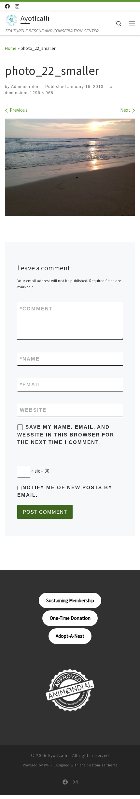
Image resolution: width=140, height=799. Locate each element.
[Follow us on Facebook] (7, 6)
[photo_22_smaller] (70, 167)
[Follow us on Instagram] (17, 6)
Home (11, 48)
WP (46, 765)
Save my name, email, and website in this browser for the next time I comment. (65, 434)
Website (33, 410)
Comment (36, 308)
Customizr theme (102, 765)
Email (30, 384)
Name (30, 359)
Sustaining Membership (70, 600)
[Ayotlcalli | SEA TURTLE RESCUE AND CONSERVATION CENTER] (11, 19)
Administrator (25, 86)
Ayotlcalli (57, 755)
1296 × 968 (41, 93)
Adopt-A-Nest (70, 636)
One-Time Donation (70, 618)
